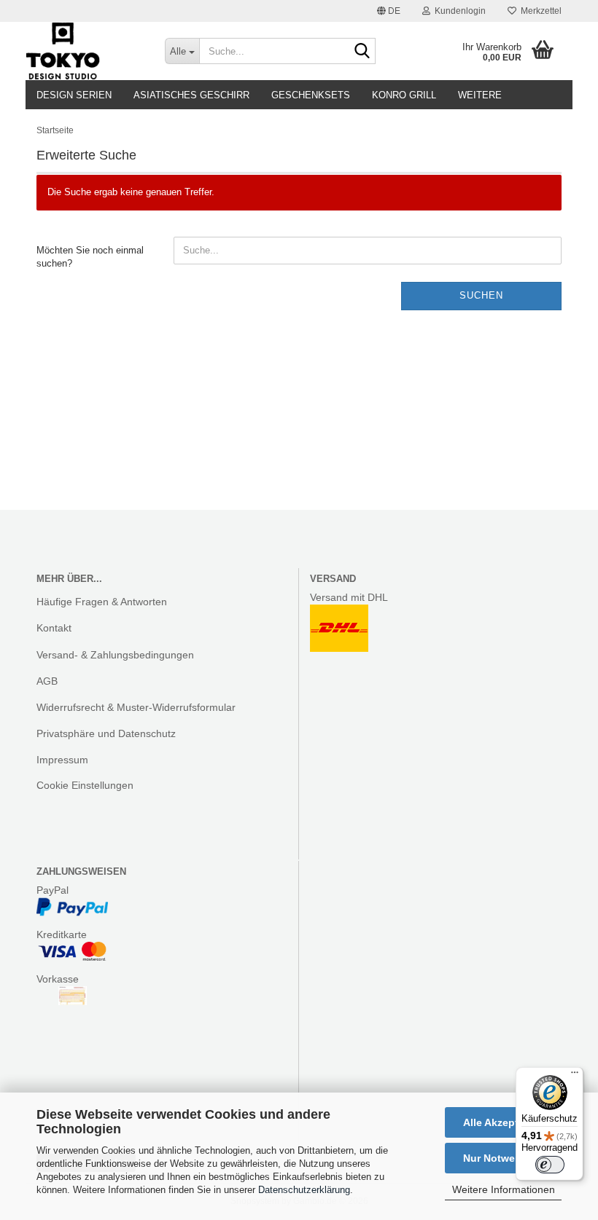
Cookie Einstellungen (84, 785)
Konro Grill (404, 95)
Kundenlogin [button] (458, 11)
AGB (47, 681)
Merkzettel (539, 11)
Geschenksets (310, 95)
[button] (388, 11)
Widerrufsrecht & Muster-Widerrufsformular (136, 707)
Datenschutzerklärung (304, 1189)
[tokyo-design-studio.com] (84, 51)
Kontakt (53, 628)
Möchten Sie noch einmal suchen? (90, 257)
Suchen (481, 295)
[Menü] (574, 1076)
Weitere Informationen (503, 1189)
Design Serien (74, 95)
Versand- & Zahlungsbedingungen (115, 655)
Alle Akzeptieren (503, 1122)
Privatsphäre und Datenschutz (106, 733)
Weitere (480, 95)
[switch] (549, 1164)
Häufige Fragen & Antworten (101, 601)
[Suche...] (362, 52)
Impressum (62, 760)
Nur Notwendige (503, 1158)
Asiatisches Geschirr (191, 95)
